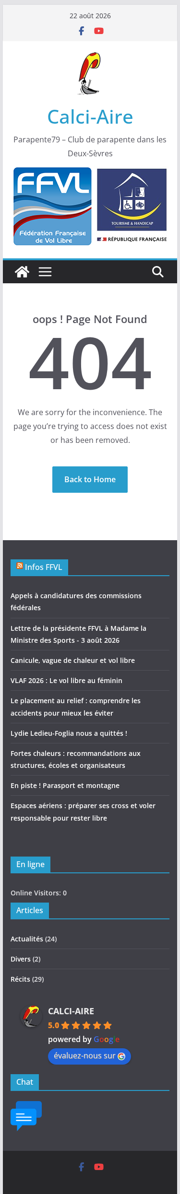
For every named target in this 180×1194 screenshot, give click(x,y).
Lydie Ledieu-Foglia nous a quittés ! (69, 733)
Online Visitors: (37, 892)
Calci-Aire (90, 116)
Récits (20, 979)
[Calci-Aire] (22, 271)
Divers (21, 958)
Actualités (27, 938)
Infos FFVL (43, 567)
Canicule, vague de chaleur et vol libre (73, 660)
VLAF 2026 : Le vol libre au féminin (66, 680)
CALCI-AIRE (71, 1011)
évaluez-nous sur (85, 1055)
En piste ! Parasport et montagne (65, 785)
